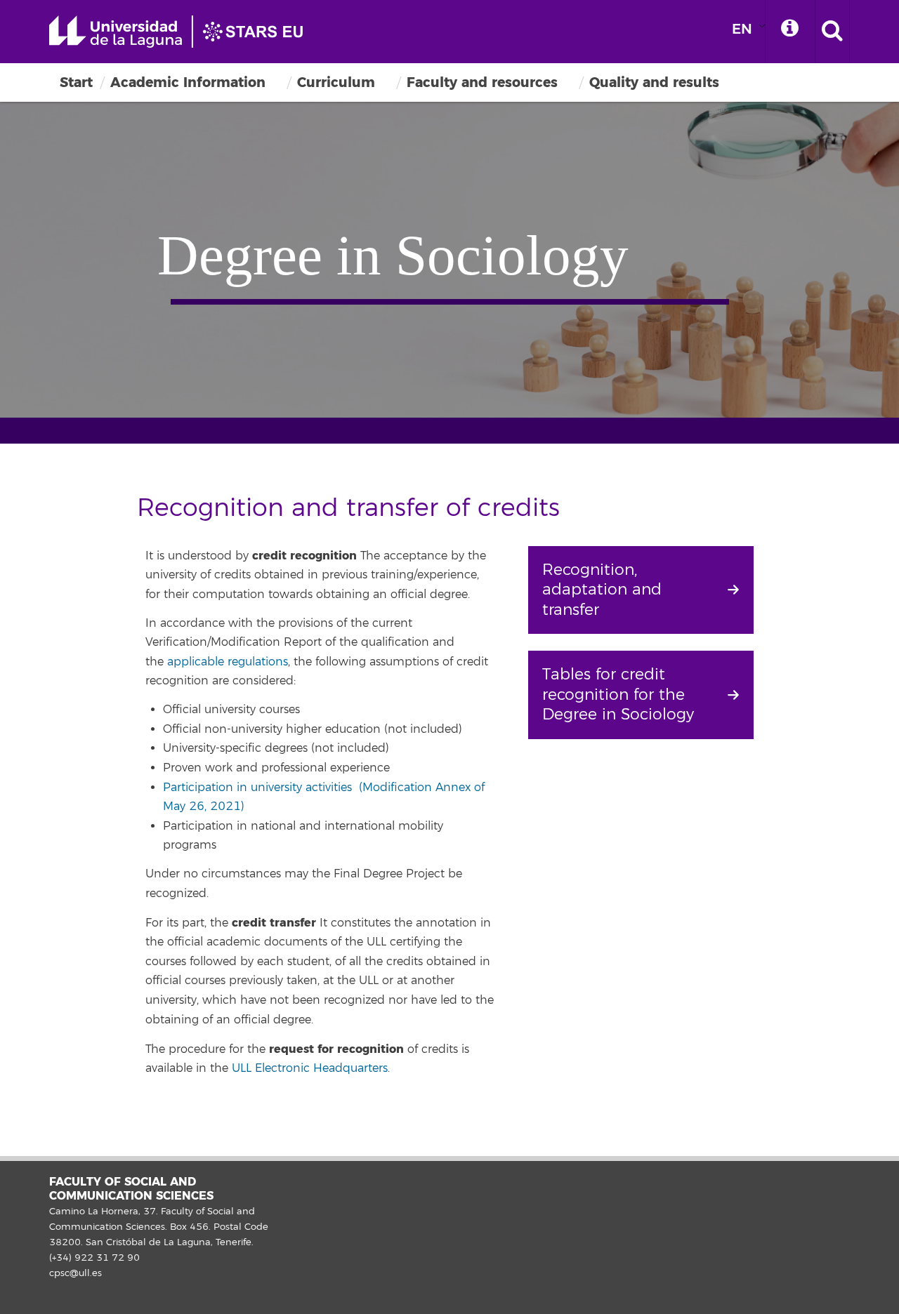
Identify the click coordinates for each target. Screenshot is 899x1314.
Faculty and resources (482, 82)
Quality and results (654, 82)
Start (76, 82)
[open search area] (832, 31)
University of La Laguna (182, 31)
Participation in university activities (259, 788)
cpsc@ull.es (75, 1273)
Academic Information (187, 82)
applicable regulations (227, 662)
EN (742, 29)
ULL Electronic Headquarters (310, 1068)
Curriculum (336, 82)
